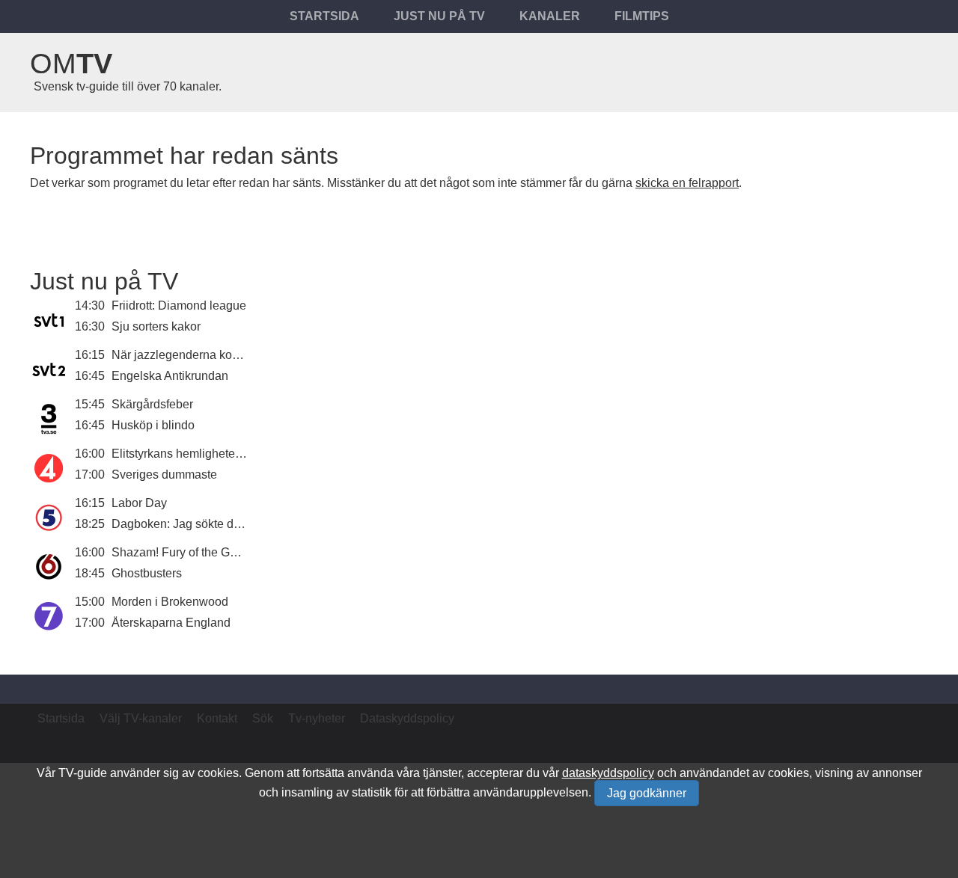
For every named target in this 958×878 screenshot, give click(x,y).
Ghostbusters (147, 573)
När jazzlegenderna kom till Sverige (206, 355)
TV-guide (82, 773)
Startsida (324, 16)
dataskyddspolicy (608, 773)
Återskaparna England (171, 622)
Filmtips (641, 16)
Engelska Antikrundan (170, 375)
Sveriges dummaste (164, 474)
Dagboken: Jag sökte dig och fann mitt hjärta (229, 524)
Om (71, 63)
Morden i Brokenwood (170, 601)
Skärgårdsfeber (152, 404)
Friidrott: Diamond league (179, 305)
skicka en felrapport (687, 182)
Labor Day (139, 503)
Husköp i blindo (153, 425)
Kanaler (549, 16)
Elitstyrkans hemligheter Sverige (197, 453)
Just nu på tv (439, 16)
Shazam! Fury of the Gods (180, 552)
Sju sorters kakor (156, 326)
